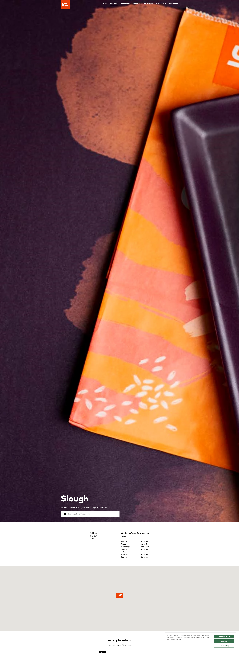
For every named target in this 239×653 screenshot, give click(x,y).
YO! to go (137, 4)
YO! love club (161, 4)
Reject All (224, 641)
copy (93, 543)
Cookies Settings (224, 645)
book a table (125, 4)
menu (105, 4)
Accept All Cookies (224, 636)
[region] (200, 641)
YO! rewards (148, 4)
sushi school (173, 4)
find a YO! (114, 4)
